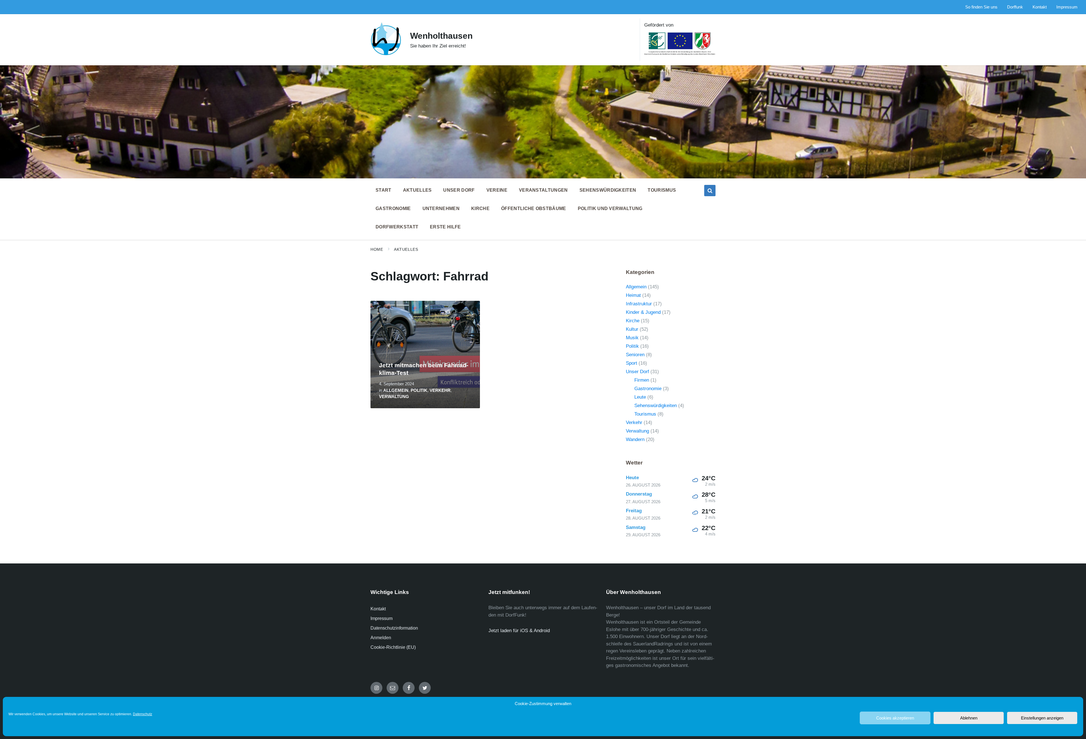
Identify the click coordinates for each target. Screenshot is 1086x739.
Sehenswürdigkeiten (655, 405)
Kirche (632, 320)
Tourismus (645, 414)
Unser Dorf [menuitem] (459, 190)
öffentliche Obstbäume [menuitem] (533, 208)
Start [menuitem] (383, 190)
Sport (631, 363)
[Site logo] (386, 54)
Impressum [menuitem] (1067, 7)
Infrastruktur (639, 303)
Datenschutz (142, 714)
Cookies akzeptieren (895, 718)
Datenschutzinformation (394, 628)
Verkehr (440, 390)
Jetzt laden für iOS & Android (519, 630)
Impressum (381, 618)
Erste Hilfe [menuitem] (445, 226)
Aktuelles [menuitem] (417, 190)
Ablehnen (968, 718)
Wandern (635, 439)
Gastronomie (647, 388)
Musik (632, 337)
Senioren (635, 354)
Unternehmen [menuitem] (441, 208)
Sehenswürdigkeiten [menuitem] (607, 190)
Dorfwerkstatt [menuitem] (397, 226)
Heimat (633, 295)
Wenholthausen (441, 35)
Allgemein (395, 390)
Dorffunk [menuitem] (1015, 7)
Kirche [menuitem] (480, 208)
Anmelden (380, 637)
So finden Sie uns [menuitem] (981, 7)
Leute (640, 397)
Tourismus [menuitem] (662, 190)
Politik (419, 390)
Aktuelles (406, 249)
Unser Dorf (637, 371)
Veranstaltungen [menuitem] (543, 190)
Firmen (641, 380)
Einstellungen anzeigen (1042, 718)
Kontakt (378, 608)
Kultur (632, 329)
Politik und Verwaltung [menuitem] (610, 208)
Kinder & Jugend (643, 312)
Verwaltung (394, 396)
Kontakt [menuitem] (1040, 7)
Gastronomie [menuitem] (393, 208)
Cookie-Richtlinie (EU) (393, 647)
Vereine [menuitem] (496, 190)
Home (376, 249)
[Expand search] (710, 190)
